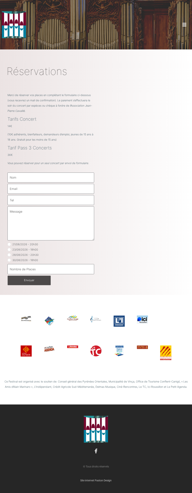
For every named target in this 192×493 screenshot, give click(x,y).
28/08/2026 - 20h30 (25, 254)
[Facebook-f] (96, 451)
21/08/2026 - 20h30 (25, 244)
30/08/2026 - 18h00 (25, 260)
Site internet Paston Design (96, 480)
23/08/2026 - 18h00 (25, 249)
